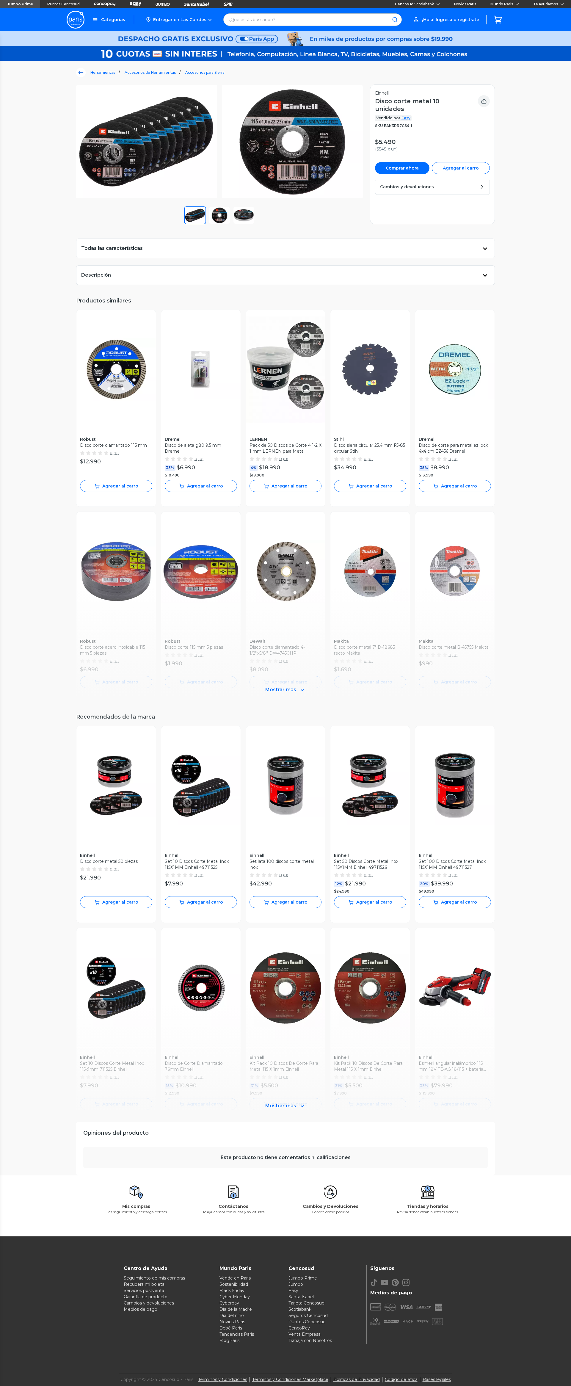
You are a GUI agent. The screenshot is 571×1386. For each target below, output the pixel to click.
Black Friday (231, 1290)
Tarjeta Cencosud (306, 1303)
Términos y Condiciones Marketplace (290, 1379)
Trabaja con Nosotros (310, 1340)
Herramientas (102, 72)
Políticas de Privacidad (356, 1379)
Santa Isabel (301, 1296)
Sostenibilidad (233, 1284)
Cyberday (229, 1303)
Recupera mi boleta (144, 1284)
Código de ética (401, 1379)
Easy (405, 118)
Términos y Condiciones (222, 1379)
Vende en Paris (235, 1278)
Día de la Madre (235, 1309)
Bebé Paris (230, 1328)
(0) (116, 453)
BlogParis (229, 1340)
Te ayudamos (545, 4)
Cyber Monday (234, 1296)
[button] (179, 19)
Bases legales (437, 1379)
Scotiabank (299, 1309)
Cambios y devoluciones (149, 1303)
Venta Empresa (304, 1334)
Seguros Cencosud (308, 1315)
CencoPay (299, 1328)
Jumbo (295, 1284)
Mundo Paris (501, 4)
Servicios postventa (144, 1290)
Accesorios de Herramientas (150, 72)
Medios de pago (140, 1309)
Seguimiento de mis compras (154, 1278)
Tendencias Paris (236, 1334)
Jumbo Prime (20, 4)
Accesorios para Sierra (205, 72)
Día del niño (231, 1315)
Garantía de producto (145, 1296)
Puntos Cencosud (63, 4)
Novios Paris (465, 4)
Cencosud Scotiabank (414, 4)
